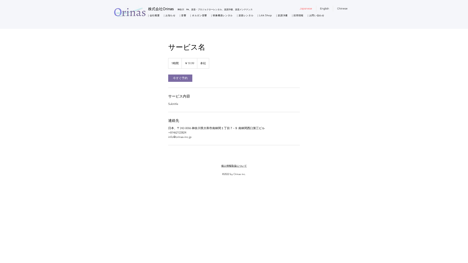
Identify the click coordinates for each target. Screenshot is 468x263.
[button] (153, 15)
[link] (180, 78)
